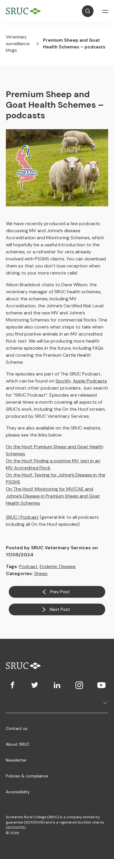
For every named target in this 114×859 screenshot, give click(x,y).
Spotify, (64, 381)
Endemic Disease (58, 566)
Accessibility (18, 791)
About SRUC (18, 744)
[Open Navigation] (105, 11)
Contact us (16, 728)
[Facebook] (12, 685)
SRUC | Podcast (22, 517)
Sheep (41, 573)
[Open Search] (88, 11)
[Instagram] (79, 685)
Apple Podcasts (90, 381)
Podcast (28, 566)
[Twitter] (35, 685)
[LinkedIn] (57, 685)
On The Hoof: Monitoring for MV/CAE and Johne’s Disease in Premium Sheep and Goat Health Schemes (53, 496)
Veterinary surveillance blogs (18, 43)
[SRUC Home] (25, 11)
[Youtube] (101, 685)
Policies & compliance (27, 776)
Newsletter (16, 760)
